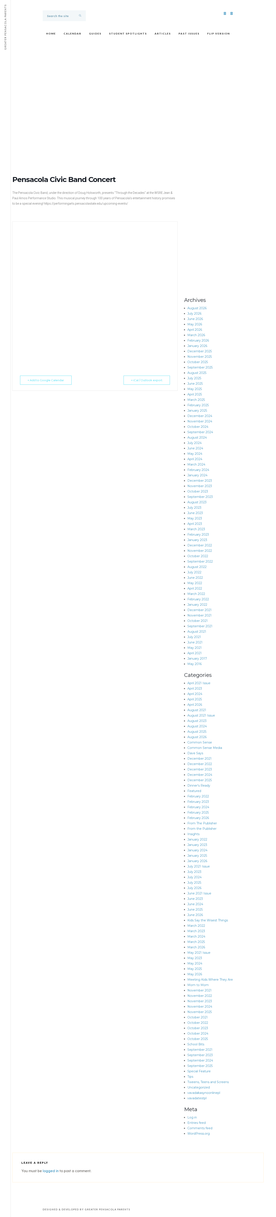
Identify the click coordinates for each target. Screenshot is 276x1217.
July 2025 (194, 378)
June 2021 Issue (199, 893)
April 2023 (194, 524)
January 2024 (197, 475)
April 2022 (194, 588)
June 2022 (195, 578)
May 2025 (194, 389)
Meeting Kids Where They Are (210, 980)
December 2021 (199, 610)
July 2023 (194, 508)
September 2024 (200, 432)
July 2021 (194, 637)
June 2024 (195, 448)
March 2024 (196, 464)
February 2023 (198, 534)
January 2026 (197, 346)
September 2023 (200, 497)
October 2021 (197, 621)
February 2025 (198, 405)
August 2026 (197, 308)
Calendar (72, 33)
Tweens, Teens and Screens (208, 1082)
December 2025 (199, 351)
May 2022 (194, 583)
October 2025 (197, 362)
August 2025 (196, 373)
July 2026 (194, 313)
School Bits (195, 1044)
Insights (193, 834)
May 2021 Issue (198, 953)
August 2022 (197, 567)
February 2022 (198, 599)
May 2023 (194, 518)
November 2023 (199, 486)
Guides (95, 33)
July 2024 (194, 443)
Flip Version (218, 33)
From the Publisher (201, 829)
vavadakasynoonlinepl (203, 1093)
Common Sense (199, 742)
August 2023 (197, 502)
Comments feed (199, 1128)
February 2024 (198, 470)
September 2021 (199, 626)
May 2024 (194, 454)
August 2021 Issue (201, 715)
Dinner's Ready (198, 785)
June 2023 (195, 513)
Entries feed (196, 1123)
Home (51, 33)
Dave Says (195, 753)
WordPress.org (198, 1133)
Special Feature (199, 1071)
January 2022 (197, 605)
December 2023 (199, 481)
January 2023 (197, 540)
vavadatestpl (197, 1098)
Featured (194, 791)
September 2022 (200, 561)
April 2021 (194, 653)
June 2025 (195, 384)
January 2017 (197, 658)
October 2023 (197, 491)
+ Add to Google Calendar (46, 380)
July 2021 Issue (198, 866)
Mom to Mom (198, 985)
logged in (51, 1171)
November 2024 (199, 421)
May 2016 (194, 664)
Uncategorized (198, 1087)
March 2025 (196, 400)
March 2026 (196, 335)
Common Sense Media (204, 748)
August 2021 (196, 632)
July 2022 (194, 572)
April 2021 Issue (198, 683)
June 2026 (195, 319)
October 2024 (197, 427)
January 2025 (197, 410)
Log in (192, 1117)
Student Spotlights (128, 33)
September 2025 (200, 367)
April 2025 (194, 394)
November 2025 (199, 357)
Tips (190, 1077)
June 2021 (194, 642)
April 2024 (194, 459)
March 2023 (196, 529)
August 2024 (197, 437)
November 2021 (199, 615)
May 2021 (194, 648)
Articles (163, 33)
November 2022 (199, 551)
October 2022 (197, 556)
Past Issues (189, 33)
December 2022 (199, 545)
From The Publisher (202, 823)
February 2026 (198, 340)
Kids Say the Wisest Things (207, 920)
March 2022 (196, 594)
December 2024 (199, 416)
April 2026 (194, 330)
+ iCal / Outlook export (146, 380)
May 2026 (194, 324)
